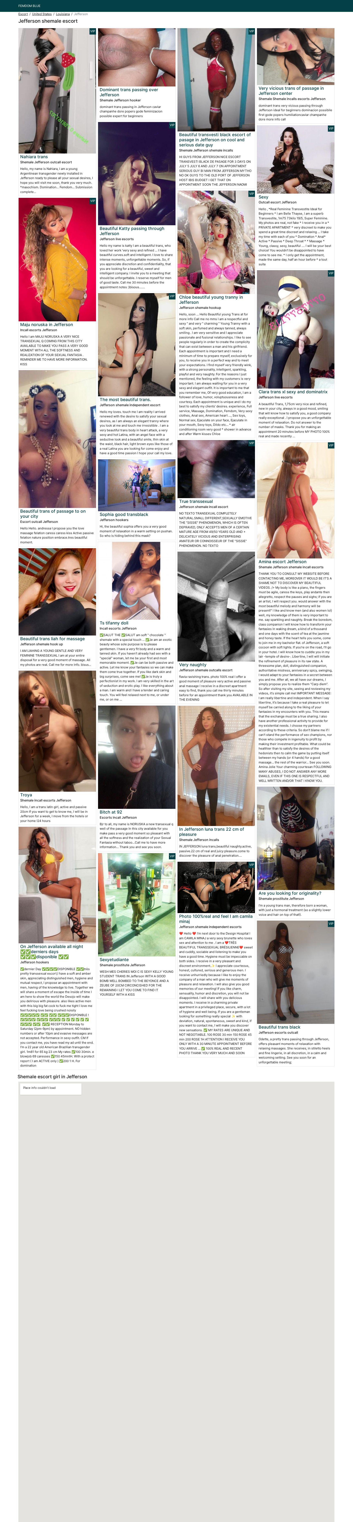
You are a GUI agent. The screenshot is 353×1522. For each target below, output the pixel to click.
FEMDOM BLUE (29, 6)
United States (42, 14)
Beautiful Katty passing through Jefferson (132, 231)
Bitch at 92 (111, 812)
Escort (23, 14)
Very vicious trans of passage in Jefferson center (291, 91)
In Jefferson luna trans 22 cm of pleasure (211, 832)
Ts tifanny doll (114, 622)
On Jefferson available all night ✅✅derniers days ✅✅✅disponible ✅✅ (51, 951)
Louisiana (63, 14)
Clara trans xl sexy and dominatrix (293, 391)
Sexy (263, 196)
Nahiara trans (34, 156)
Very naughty (193, 664)
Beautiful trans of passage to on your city (53, 514)
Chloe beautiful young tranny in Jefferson (211, 300)
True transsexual (196, 501)
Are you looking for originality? (290, 893)
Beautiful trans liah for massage (52, 638)
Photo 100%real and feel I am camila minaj (216, 919)
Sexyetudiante (114, 959)
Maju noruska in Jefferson (46, 324)
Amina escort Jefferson (282, 561)
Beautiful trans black (279, 1027)
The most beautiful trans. (125, 399)
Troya (26, 794)
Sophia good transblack (124, 514)
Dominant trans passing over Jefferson (129, 92)
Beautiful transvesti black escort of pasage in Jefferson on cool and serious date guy (215, 139)
